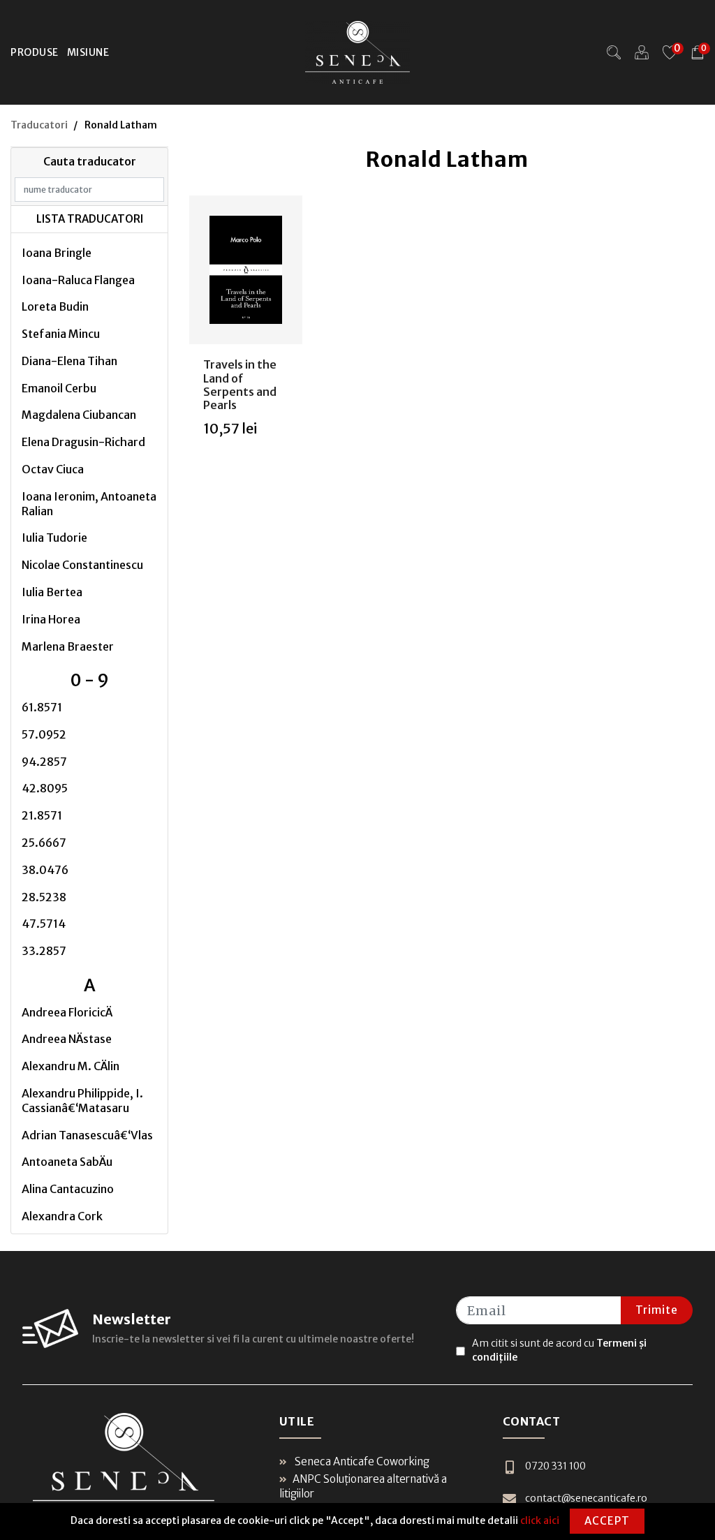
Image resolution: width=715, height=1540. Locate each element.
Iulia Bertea (52, 592)
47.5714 (44, 924)
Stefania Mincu (61, 334)
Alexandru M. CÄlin (70, 1066)
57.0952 (44, 734)
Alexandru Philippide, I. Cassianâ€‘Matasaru (82, 1100)
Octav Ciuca (53, 469)
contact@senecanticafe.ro (586, 1498)
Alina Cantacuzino (68, 1189)
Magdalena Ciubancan (79, 415)
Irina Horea (51, 619)
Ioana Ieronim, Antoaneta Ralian (89, 503)
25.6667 (44, 843)
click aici (539, 1520)
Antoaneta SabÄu (67, 1162)
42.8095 (45, 788)
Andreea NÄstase (67, 1039)
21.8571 (42, 815)
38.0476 (45, 870)
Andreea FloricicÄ (67, 1012)
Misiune (88, 52)
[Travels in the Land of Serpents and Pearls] (245, 270)
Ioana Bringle (56, 253)
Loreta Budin (55, 306)
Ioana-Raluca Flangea (78, 280)
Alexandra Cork (62, 1216)
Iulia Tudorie (54, 538)
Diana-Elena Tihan (69, 361)
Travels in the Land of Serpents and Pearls (240, 384)
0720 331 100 (555, 1466)
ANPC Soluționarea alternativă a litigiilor (363, 1486)
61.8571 (42, 707)
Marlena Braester (68, 646)
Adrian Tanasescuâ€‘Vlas (87, 1135)
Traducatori (39, 125)
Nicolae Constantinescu (82, 565)
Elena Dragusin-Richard (83, 442)
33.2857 (44, 951)
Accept (607, 1520)
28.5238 (44, 897)
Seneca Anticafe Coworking (361, 1461)
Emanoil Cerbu (59, 388)
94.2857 (44, 762)
